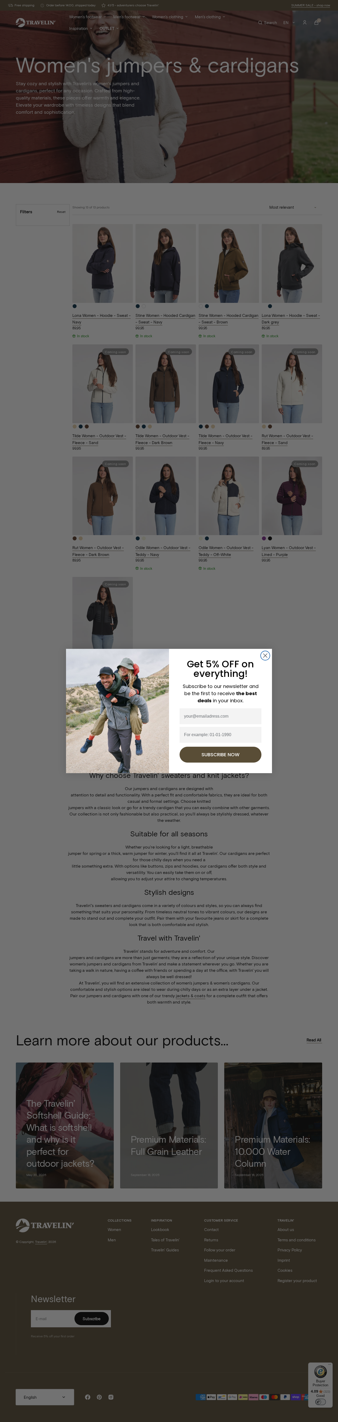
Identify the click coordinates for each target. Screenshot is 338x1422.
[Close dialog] (265, 655)
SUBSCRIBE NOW (220, 754)
